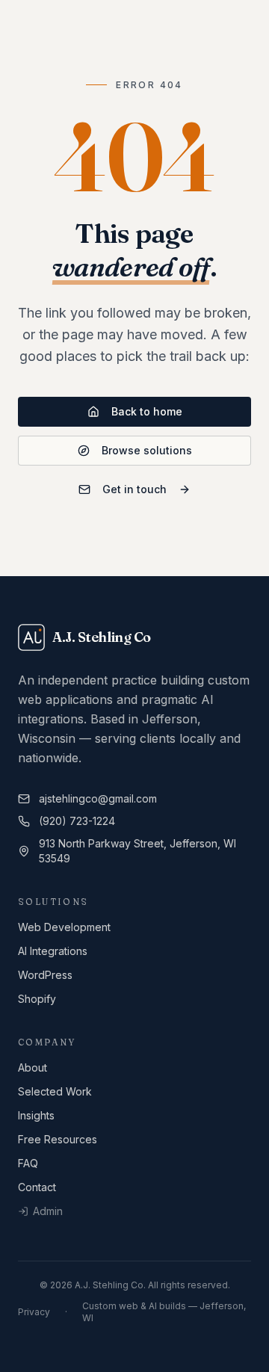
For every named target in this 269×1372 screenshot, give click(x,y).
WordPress (45, 974)
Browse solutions (147, 450)
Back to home (146, 411)
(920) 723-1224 (77, 821)
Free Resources (57, 1139)
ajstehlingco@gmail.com (98, 798)
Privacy (34, 1311)
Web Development (64, 927)
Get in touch (134, 489)
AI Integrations (52, 951)
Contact (37, 1187)
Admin (48, 1211)
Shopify (37, 998)
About (32, 1067)
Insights (36, 1115)
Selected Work (55, 1091)
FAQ (28, 1163)
